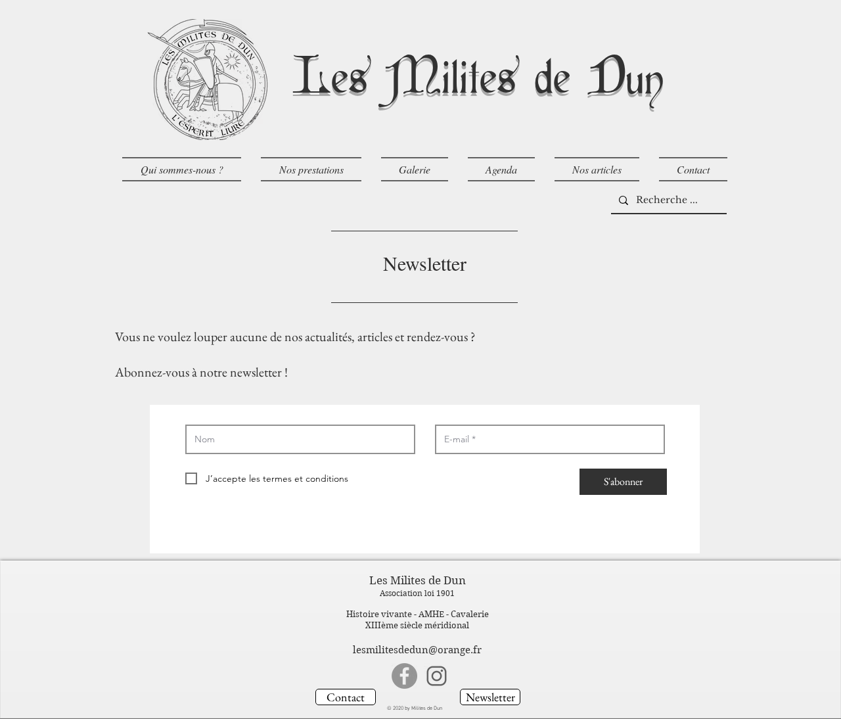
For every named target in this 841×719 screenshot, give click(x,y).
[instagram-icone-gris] (436, 676)
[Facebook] (404, 676)
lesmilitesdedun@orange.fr (417, 650)
